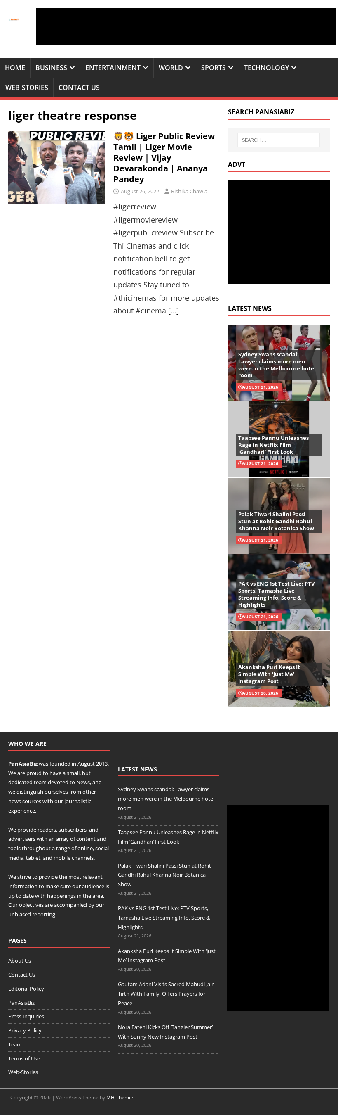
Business (51, 67)
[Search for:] (278, 140)
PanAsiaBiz (23, 763)
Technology (266, 67)
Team (15, 1044)
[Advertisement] (186, 26)
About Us (19, 960)
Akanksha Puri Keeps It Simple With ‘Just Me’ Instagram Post (269, 674)
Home (15, 67)
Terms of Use (24, 1058)
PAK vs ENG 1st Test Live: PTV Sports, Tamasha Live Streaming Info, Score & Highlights (276, 594)
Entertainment (113, 67)
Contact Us (79, 87)
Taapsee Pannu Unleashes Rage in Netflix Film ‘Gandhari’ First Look (273, 444)
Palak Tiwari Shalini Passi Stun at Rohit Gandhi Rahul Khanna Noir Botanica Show (276, 521)
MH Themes (120, 1097)
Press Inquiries (26, 1016)
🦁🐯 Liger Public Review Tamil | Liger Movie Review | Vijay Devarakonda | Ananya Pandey (164, 157)
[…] (173, 311)
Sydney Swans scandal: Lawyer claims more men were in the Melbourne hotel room (277, 365)
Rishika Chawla (189, 191)
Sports (213, 67)
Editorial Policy (26, 988)
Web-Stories (26, 87)
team (40, 782)
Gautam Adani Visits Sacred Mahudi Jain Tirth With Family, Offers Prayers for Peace (166, 993)
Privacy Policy (25, 1030)
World (171, 67)
